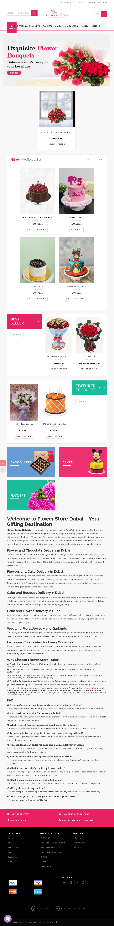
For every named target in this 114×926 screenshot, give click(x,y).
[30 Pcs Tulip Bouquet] (24, 402)
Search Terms (80, 843)
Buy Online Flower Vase (51, 848)
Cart (10, 852)
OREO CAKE (37, 286)
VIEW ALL (17, 334)
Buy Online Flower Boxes (51, 852)
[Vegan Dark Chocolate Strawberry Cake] (37, 191)
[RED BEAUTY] (89, 335)
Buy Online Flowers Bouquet (53, 843)
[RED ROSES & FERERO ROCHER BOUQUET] (58, 335)
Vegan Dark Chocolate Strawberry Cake (39, 217)
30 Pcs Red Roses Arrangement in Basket (58, 132)
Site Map (77, 848)
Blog (10, 862)
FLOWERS (99, 159)
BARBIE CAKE (76, 217)
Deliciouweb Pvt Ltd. (48, 922)
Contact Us (12, 857)
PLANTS (44, 862)
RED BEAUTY (89, 357)
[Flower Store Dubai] (57, 14)
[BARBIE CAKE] (76, 191)
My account (13, 848)
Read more (76, 230)
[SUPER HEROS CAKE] (76, 260)
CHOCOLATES (47, 866)
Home (10, 838)
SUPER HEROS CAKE (76, 286)
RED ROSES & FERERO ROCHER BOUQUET (66, 357)
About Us (78, 838)
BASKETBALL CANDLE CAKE (55, 424)
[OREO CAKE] (37, 260)
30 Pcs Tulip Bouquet (24, 424)
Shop (10, 843)
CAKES (88, 159)
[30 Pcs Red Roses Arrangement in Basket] (57, 109)
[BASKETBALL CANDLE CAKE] (55, 402)
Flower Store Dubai (35, 601)
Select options (57, 144)
